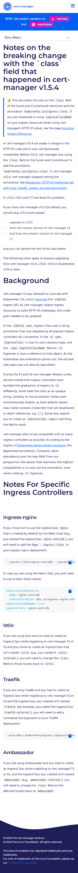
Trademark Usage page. (23, 863)
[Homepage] (18, 6)
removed (41, 299)
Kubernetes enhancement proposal (41, 445)
